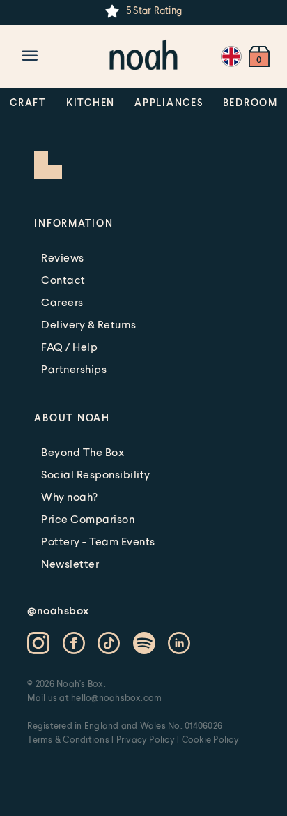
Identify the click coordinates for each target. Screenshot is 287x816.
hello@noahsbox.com (116, 697)
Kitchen (90, 102)
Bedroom (250, 102)
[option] (143, 11)
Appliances (168, 102)
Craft (28, 102)
